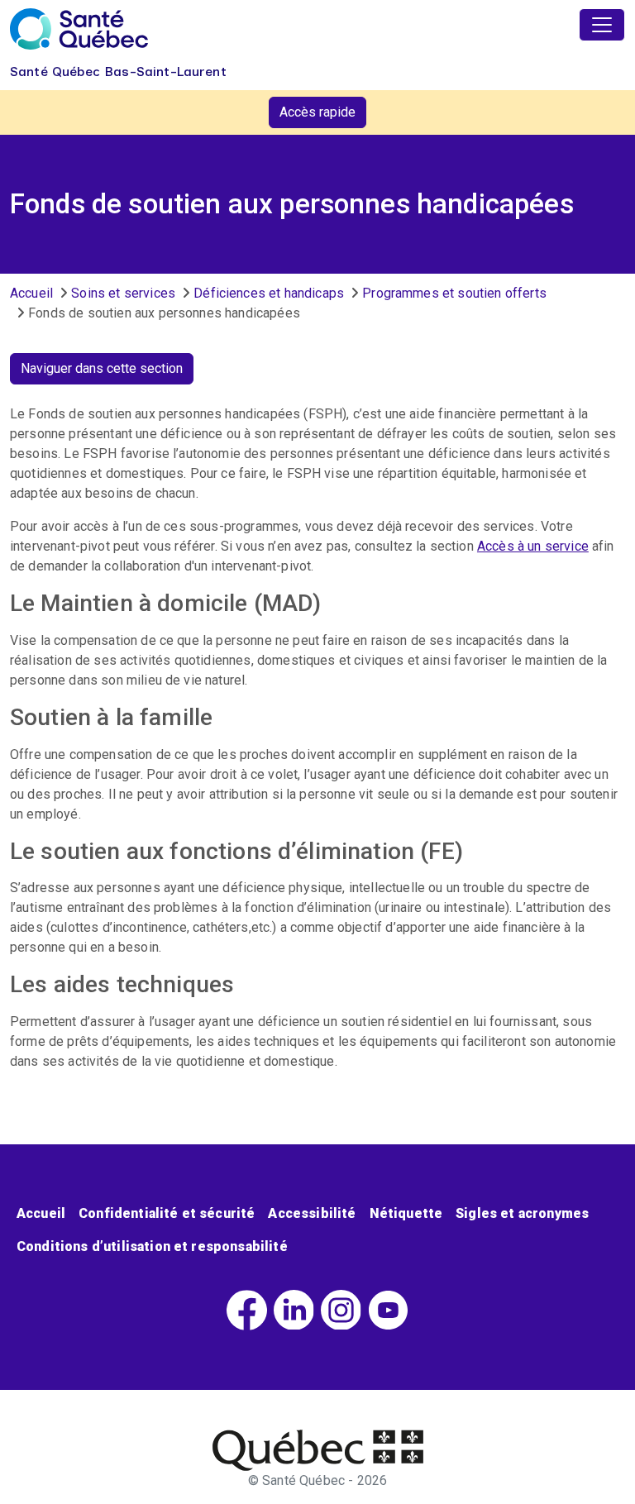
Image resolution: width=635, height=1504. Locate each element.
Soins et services (123, 293)
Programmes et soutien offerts (454, 293)
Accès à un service (533, 546)
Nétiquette (406, 1213)
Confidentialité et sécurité (167, 1213)
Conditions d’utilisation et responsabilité (152, 1246)
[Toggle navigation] (602, 24)
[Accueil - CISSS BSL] (317, 1450)
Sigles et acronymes (522, 1213)
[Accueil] (79, 29)
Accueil (31, 293)
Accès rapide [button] (317, 112)
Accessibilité (312, 1213)
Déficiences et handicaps (268, 293)
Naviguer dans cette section (102, 368)
